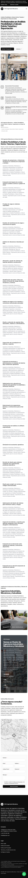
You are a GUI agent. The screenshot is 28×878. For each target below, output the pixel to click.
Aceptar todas (4, 4)
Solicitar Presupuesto (7, 49)
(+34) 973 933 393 (5, 833)
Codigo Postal (6, 769)
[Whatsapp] (24, 874)
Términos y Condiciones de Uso (11, 783)
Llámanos (18, 49)
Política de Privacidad (17, 781)
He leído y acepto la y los (14, 782)
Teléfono (17, 763)
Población (17, 769)
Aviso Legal (3, 843)
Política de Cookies (5, 845)
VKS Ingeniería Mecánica (11, 8)
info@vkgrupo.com (5, 835)
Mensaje (5, 774)
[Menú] (26, 9)
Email (4, 763)
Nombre (5, 757)
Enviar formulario (14, 786)
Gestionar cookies (14, 4)
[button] (14, 735)
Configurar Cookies (5, 852)
